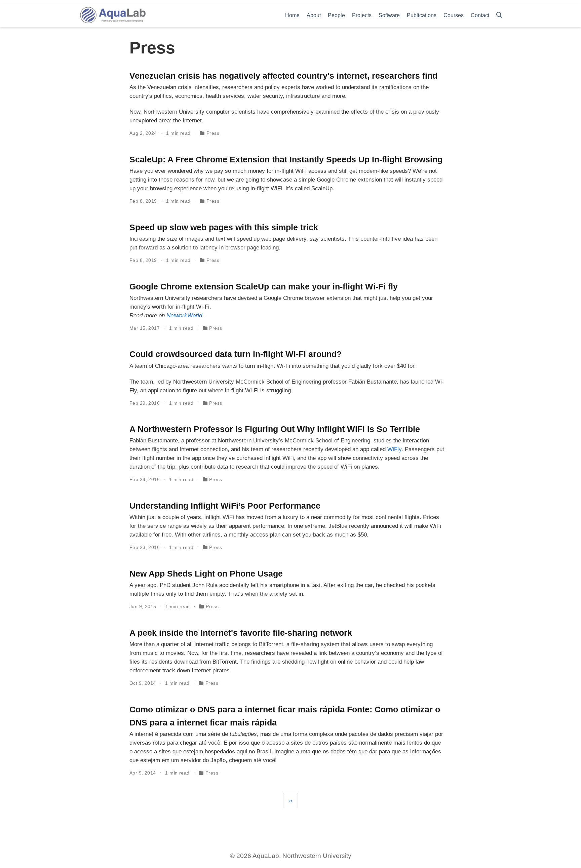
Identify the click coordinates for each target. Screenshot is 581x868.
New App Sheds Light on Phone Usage (206, 573)
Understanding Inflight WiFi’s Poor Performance (224, 505)
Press (212, 133)
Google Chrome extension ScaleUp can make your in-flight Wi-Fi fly (263, 286)
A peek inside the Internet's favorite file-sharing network (240, 632)
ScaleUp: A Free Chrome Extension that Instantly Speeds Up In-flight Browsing (285, 159)
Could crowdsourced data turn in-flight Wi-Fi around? (235, 354)
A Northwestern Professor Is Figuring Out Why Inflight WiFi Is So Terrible (274, 429)
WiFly (394, 449)
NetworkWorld (184, 315)
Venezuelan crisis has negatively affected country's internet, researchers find (283, 75)
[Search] (499, 15)
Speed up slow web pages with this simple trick (223, 227)
